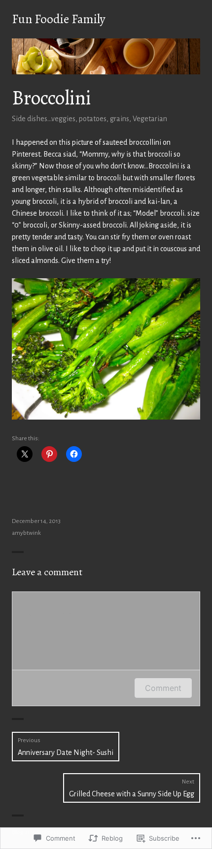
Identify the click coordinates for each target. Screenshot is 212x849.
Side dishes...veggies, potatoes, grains (70, 119)
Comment (163, 688)
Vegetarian (150, 119)
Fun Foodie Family (59, 19)
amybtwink (26, 533)
